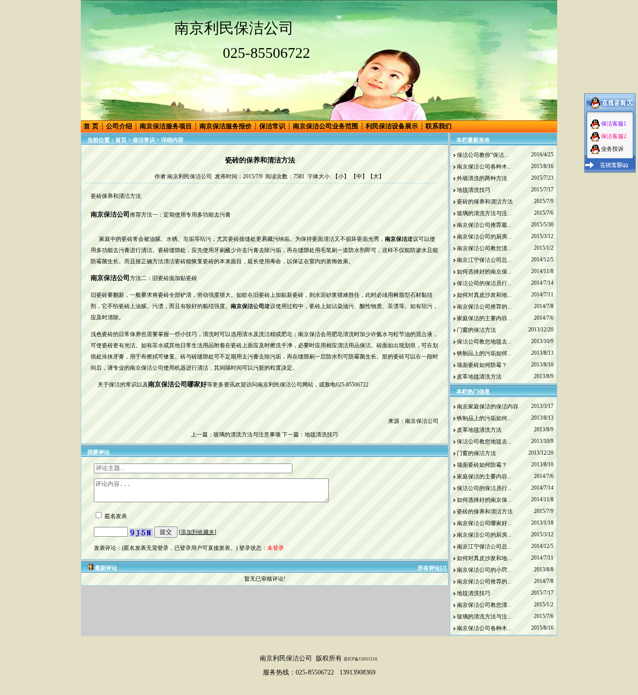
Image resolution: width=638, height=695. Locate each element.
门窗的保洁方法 (476, 330)
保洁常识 (272, 126)
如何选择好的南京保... (484, 271)
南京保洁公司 (110, 277)
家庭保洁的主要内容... (484, 318)
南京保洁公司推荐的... (484, 306)
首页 (121, 140)
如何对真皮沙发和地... (484, 295)
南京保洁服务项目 (166, 126)
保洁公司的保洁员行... (484, 283)
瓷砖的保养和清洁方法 (485, 201)
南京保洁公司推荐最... (484, 225)
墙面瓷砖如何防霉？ (482, 365)
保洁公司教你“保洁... (482, 155)
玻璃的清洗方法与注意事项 (247, 434)
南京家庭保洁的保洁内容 (487, 406)
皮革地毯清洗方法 (479, 376)
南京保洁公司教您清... (484, 248)
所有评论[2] (432, 568)
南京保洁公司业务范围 (325, 126)
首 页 (91, 126)
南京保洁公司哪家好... (484, 523)
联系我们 (438, 126)
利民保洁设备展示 (392, 126)
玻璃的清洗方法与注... (484, 213)
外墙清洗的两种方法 (482, 178)
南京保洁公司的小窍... (484, 570)
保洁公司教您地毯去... (484, 341)
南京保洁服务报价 (225, 126)
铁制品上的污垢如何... (484, 353)
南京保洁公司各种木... (484, 166)
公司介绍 (119, 126)
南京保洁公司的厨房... (484, 236)
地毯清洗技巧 (321, 434)
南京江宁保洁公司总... (484, 260)
